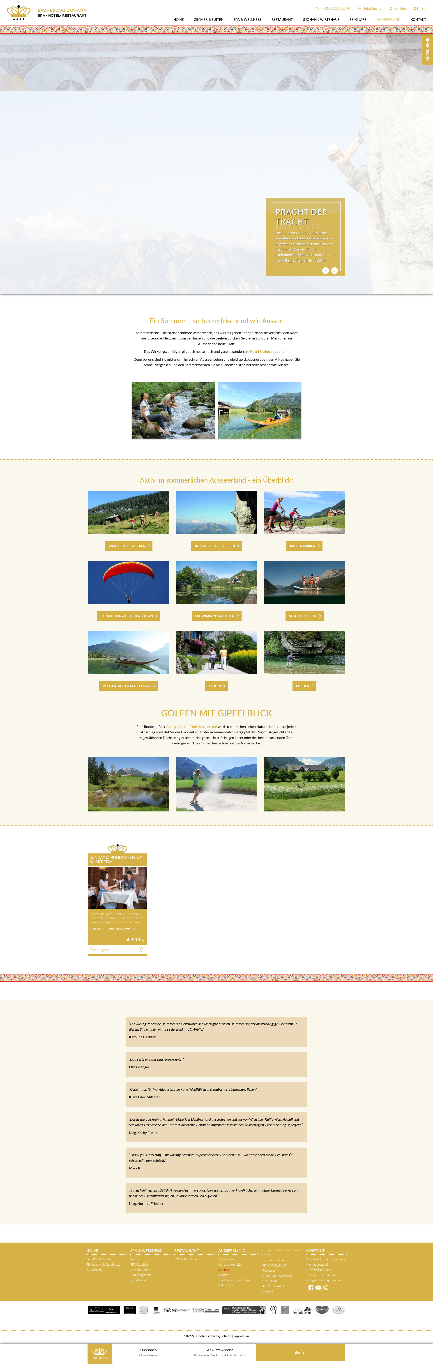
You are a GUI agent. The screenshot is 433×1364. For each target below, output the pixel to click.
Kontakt (418, 19)
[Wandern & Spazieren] (128, 512)
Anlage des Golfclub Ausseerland (191, 726)
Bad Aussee (226, 1259)
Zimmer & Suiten (208, 19)
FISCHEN (302, 686)
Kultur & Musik (228, 1285)
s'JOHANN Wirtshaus (321, 19)
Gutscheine (94, 1269)
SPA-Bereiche (139, 1264)
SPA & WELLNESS (247, 19)
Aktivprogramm (141, 1275)
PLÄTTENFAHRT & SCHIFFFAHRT (127, 686)
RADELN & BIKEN (303, 546)
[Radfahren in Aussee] (304, 512)
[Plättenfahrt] (128, 652)
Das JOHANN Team (99, 1259)
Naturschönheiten (230, 1264)
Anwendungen (140, 1269)
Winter (223, 1275)
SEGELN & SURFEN (303, 616)
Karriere (400, 8)
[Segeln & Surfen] (304, 582)
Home (178, 19)
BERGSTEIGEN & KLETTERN (215, 546)
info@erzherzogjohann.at (323, 1280)
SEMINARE (358, 19)
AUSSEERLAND (388, 19)
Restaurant (282, 19)
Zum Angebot (100, 949)
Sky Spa (135, 1259)
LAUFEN (215, 686)
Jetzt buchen (373, 8)
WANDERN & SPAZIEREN (126, 546)
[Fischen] (304, 652)
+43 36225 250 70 (335, 8)
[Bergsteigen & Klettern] (216, 512)
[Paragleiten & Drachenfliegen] (128, 582)
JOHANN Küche (185, 1259)
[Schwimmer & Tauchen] (216, 582)
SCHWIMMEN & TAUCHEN (215, 616)
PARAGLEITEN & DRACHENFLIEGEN (127, 616)
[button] (325, 270)
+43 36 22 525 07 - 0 (320, 1275)
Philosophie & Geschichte (103, 1264)
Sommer (224, 1269)
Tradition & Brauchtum (234, 1280)
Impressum (241, 1336)
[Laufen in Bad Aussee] (216, 652)
